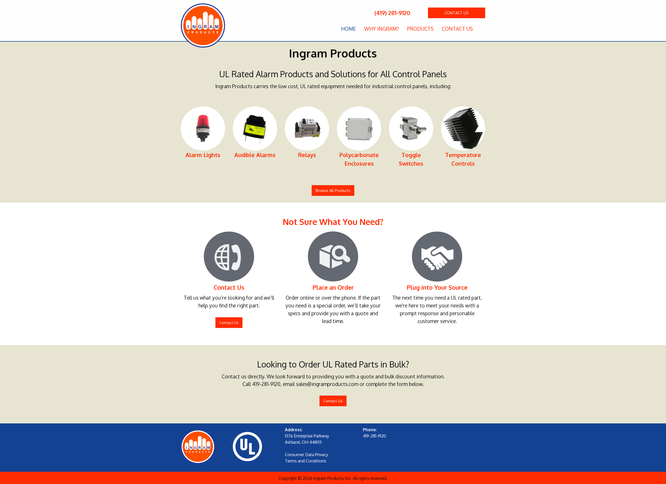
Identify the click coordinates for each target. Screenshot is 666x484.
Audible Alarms (255, 154)
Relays (307, 154)
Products (420, 28)
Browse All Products (333, 190)
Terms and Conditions (305, 460)
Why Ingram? (381, 28)
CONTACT (457, 12)
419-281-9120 (266, 384)
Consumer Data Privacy (306, 454)
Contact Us (457, 28)
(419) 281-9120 (391, 12)
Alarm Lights (202, 154)
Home (348, 28)
